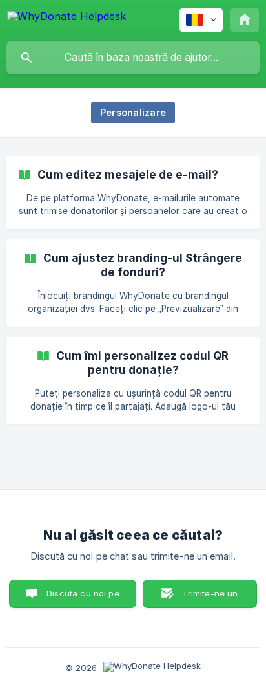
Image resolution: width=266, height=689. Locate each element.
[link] (133, 192)
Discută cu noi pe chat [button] (82, 598)
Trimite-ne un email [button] (210, 598)
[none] (66, 18)
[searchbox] (133, 57)
